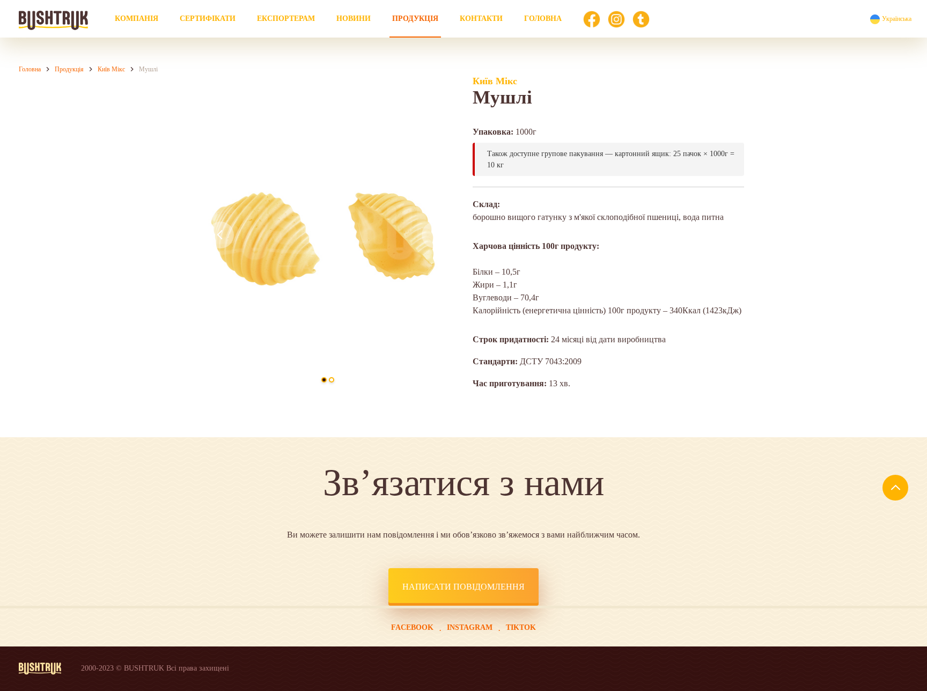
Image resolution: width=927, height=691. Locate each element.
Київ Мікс (111, 69)
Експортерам (286, 18)
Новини (353, 18)
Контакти (481, 18)
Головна (543, 18)
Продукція (415, 18)
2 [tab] (331, 380)
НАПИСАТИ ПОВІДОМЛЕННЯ (463, 586)
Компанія (136, 18)
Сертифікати (208, 18)
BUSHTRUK (53, 23)
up (895, 488)
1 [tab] (324, 380)
